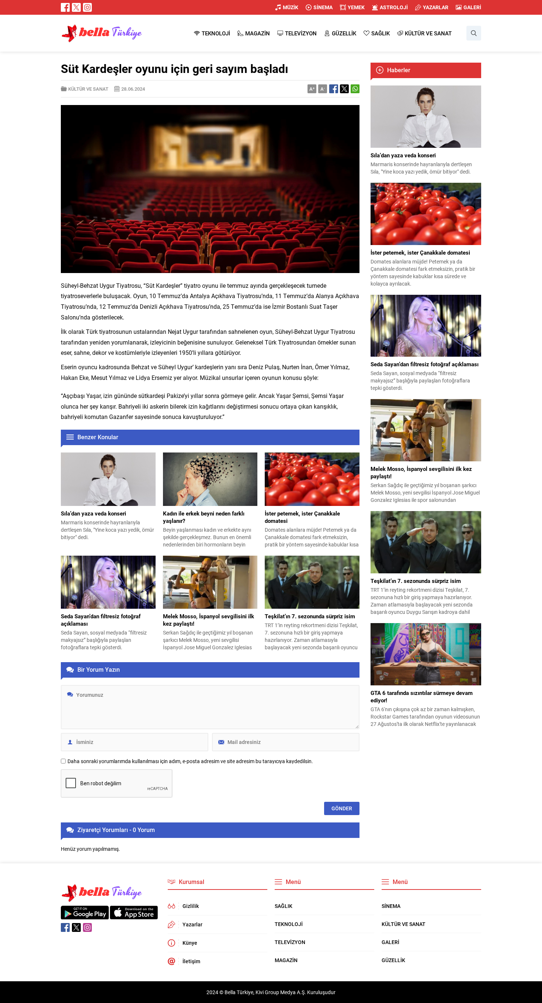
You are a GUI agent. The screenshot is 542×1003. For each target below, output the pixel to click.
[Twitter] (76, 7)
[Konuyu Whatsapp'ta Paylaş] (355, 88)
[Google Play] (85, 915)
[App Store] (134, 915)
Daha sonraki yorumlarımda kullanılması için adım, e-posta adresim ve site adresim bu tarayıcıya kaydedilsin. (190, 761)
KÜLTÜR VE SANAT (88, 88)
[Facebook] (65, 7)
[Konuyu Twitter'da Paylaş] (344, 88)
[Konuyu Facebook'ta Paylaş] (333, 88)
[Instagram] (87, 7)
